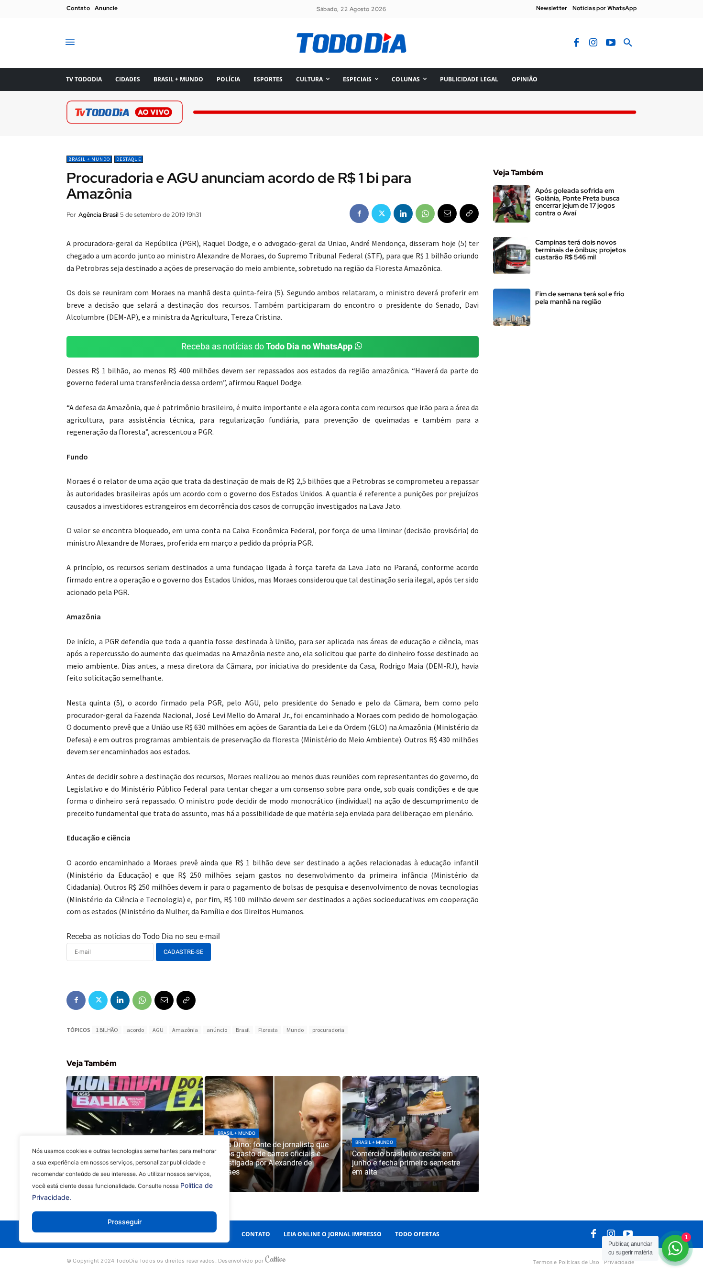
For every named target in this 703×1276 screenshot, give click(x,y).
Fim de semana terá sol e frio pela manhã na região (580, 297)
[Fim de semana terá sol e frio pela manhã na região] (511, 307)
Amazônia (185, 1029)
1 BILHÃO (107, 1029)
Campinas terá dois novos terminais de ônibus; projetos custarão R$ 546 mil (580, 249)
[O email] (447, 213)
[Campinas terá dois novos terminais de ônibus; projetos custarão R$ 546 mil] (511, 255)
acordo (135, 1029)
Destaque (128, 159)
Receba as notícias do (266, 346)
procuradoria (328, 1029)
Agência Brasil (98, 215)
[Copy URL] (469, 213)
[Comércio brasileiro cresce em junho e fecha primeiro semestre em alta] (410, 1134)
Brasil (243, 1029)
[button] (628, 43)
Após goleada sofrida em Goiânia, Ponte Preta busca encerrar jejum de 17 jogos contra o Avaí (577, 201)
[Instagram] (593, 43)
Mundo (295, 1029)
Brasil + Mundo (89, 159)
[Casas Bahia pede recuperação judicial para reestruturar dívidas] (134, 1134)
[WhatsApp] (425, 213)
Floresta (268, 1029)
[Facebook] (576, 43)
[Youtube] (610, 43)
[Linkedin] (403, 213)
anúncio (217, 1029)
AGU (158, 1029)
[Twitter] (381, 213)
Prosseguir (125, 1222)
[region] (124, 1196)
